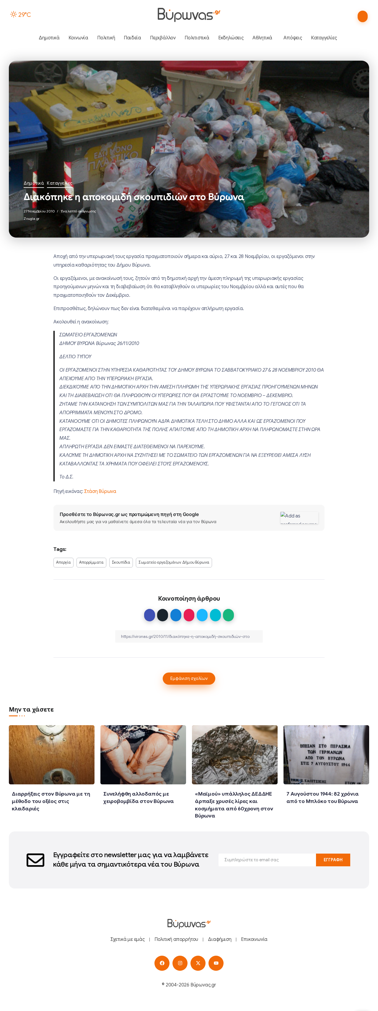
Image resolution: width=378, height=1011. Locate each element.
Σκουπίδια (121, 562)
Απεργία (63, 562)
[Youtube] (216, 963)
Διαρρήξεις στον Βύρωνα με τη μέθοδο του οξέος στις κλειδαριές (51, 801)
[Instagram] (180, 963)
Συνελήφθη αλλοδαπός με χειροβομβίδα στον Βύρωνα (138, 797)
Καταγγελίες (60, 183)
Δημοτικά (34, 183)
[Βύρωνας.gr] (189, 15)
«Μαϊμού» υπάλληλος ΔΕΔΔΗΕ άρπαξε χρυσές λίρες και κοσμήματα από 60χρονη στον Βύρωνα (234, 805)
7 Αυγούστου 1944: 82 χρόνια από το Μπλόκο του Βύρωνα (322, 797)
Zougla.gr (32, 218)
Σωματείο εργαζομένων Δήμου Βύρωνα (174, 562)
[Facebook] (162, 963)
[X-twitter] (198, 963)
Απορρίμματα (91, 562)
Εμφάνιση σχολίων (189, 678)
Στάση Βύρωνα (100, 491)
